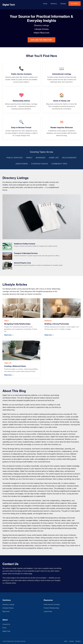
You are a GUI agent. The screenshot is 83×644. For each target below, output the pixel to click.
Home (45, 3)
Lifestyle (63, 3)
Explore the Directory (41, 40)
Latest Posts (48, 611)
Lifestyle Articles (8, 608)
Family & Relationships (51, 608)
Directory (54, 3)
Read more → (8, 335)
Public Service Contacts (52, 604)
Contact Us (6, 624)
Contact (74, 3)
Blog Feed (5, 611)
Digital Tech (8, 4)
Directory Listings (8, 604)
